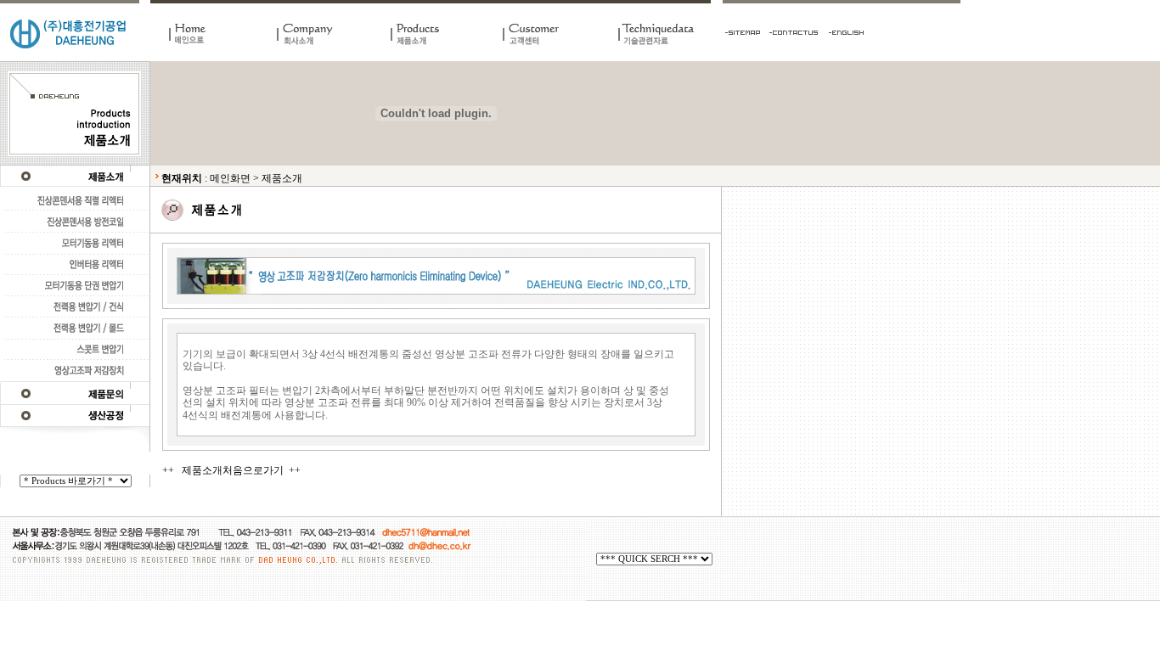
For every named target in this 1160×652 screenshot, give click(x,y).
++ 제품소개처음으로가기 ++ (231, 470)
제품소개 (282, 178)
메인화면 (230, 178)
